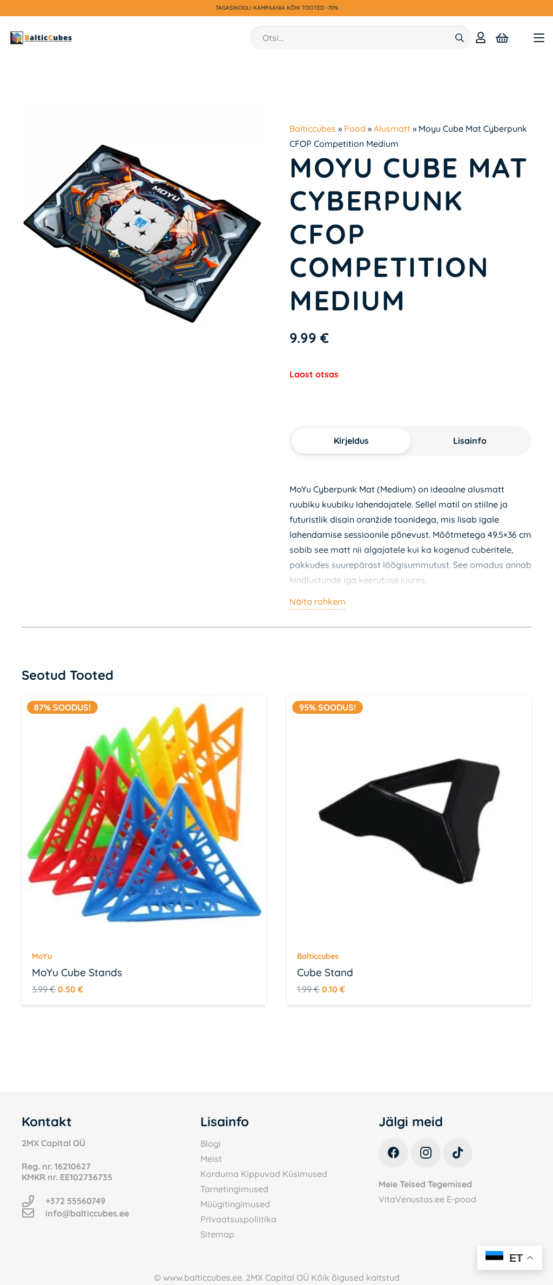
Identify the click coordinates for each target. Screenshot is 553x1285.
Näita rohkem (317, 601)
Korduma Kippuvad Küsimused (263, 1173)
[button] (539, 37)
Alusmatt (392, 128)
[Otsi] (459, 38)
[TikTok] (458, 1153)
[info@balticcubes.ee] (33, 1213)
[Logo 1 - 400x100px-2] (41, 38)
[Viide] (480, 37)
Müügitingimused (235, 1204)
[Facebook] (393, 1153)
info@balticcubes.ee (87, 1213)
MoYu (42, 956)
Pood (355, 128)
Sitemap (217, 1234)
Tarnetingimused (234, 1188)
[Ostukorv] (502, 37)
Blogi (210, 1143)
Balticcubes (312, 128)
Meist (211, 1158)
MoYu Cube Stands (77, 972)
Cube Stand (325, 972)
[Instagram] (426, 1153)
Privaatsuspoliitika (238, 1219)
